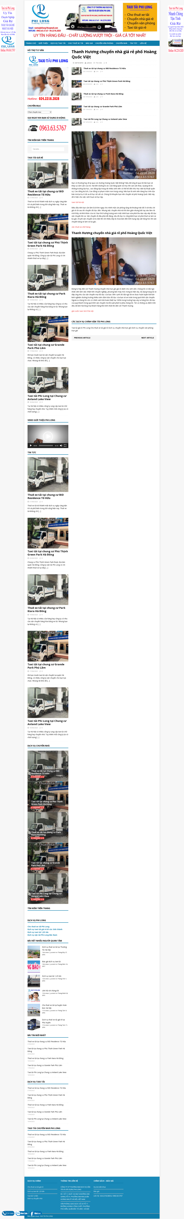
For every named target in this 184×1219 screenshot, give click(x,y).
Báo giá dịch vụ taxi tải (51, 961)
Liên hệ (143, 43)
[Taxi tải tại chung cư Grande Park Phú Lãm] (77, 111)
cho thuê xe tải (75, 43)
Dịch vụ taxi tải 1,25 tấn (51, 976)
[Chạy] (31, 445)
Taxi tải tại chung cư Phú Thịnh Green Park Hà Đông (106, 81)
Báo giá (89, 43)
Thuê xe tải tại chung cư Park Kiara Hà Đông (103, 94)
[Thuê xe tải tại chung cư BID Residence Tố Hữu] (77, 73)
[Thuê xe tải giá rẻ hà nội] (92, 20)
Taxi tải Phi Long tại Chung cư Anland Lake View (105, 119)
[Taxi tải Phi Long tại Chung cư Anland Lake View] (77, 124)
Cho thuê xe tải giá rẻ (35, 1187)
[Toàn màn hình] (65, 445)
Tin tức (133, 43)
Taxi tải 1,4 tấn (33, 1196)
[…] (39, 207)
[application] (48, 436)
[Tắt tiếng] (61, 445)
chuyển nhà (121, 43)
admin (89, 63)
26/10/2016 (79, 63)
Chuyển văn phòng (104, 43)
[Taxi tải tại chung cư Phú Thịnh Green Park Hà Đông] (77, 86)
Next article (147, 338)
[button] (48, 437)
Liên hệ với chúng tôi (50, 990)
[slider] (46, 445)
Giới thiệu (43, 43)
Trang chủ (31, 43)
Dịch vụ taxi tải (58, 43)
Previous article (82, 338)
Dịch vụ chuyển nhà (35, 1198)
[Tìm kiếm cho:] (48, 149)
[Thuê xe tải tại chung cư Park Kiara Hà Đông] (77, 99)
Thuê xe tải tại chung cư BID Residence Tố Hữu (104, 68)
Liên (97, 71)
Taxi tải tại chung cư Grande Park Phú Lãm (102, 106)
